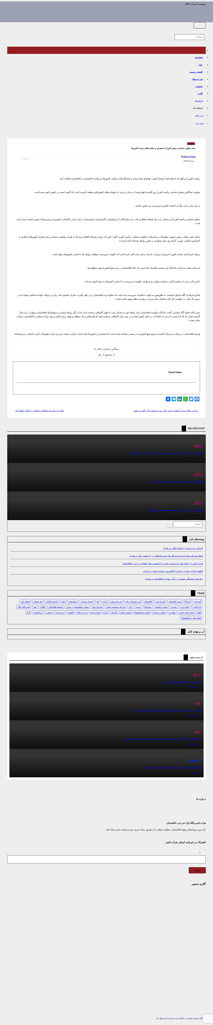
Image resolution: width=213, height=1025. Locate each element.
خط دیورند (184, 607)
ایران (104, 601)
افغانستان (198, 57)
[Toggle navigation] (200, 25)
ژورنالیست (38, 612)
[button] (205, 30)
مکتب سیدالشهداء (142, 612)
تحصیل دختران (87, 601)
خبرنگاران (197, 607)
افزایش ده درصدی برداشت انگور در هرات (183, 548)
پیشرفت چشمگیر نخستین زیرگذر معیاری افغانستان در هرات (174, 579)
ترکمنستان (73, 601)
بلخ (98, 601)
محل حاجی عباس (186, 612)
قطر (199, 612)
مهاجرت (172, 612)
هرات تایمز (95, 612)
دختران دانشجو (161, 607)
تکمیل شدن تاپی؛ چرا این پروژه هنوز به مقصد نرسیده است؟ (175, 510)
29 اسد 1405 (193, 687)
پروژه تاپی (59, 612)
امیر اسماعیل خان (133, 601)
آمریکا (187, 601)
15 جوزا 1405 (193, 744)
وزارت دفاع (82, 612)
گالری (200, 93)
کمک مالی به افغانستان (191, 618)
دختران (174, 607)
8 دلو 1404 (194, 773)
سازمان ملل (97, 607)
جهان (200, 64)
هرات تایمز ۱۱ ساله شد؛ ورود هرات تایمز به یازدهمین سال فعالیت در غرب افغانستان (162, 563)
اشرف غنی (160, 601)
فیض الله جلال (24, 607)
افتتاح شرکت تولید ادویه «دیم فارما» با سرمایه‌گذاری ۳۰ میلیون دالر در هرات (166, 556)
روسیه (138, 607)
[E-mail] (194, 388)
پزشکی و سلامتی (194, 760)
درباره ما (199, 101)
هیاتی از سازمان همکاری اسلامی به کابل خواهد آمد (39, 410)
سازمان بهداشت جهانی (115, 607)
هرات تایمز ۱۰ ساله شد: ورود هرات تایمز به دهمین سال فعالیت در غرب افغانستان (165, 453)
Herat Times (190, 156)
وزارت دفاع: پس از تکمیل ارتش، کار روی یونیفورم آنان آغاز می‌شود (166, 410)
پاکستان (71, 612)
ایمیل (202, 853)
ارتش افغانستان (175, 601)
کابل (28, 612)
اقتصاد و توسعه (196, 72)
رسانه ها (148, 607)
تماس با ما (200, 123)
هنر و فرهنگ (197, 79)
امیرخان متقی (116, 601)
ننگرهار (114, 612)
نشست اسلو (125, 612)
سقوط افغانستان (55, 607)
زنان (130, 607)
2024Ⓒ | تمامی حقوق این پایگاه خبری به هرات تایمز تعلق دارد (181, 1018)
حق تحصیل (38, 601)
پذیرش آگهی (199, 116)
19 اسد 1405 (193, 716)
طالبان (42, 607)
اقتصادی (196, 675)
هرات (105, 612)
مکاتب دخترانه (159, 612)
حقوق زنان (25, 601)
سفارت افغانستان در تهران (77, 607)
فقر (34, 607)
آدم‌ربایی (197, 601)
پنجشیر (49, 612)
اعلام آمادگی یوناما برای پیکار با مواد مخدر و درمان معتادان (176, 481)
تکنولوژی (199, 86)
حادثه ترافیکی (52, 601)
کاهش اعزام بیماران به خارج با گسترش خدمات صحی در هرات (173, 571)
